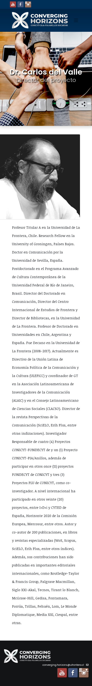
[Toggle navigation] (76, 20)
